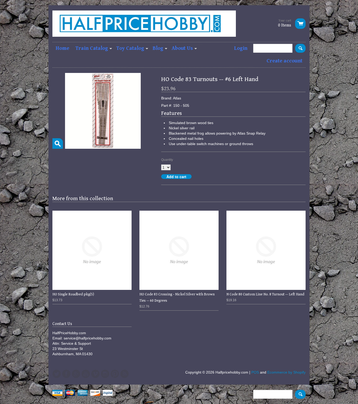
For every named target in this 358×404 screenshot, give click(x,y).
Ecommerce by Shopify (286, 372)
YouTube (86, 374)
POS (255, 372)
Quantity (167, 160)
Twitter (56, 374)
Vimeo (95, 374)
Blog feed (124, 374)
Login (240, 48)
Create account (284, 61)
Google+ (76, 374)
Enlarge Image (57, 143)
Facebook (66, 374)
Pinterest (115, 374)
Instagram (105, 374)
